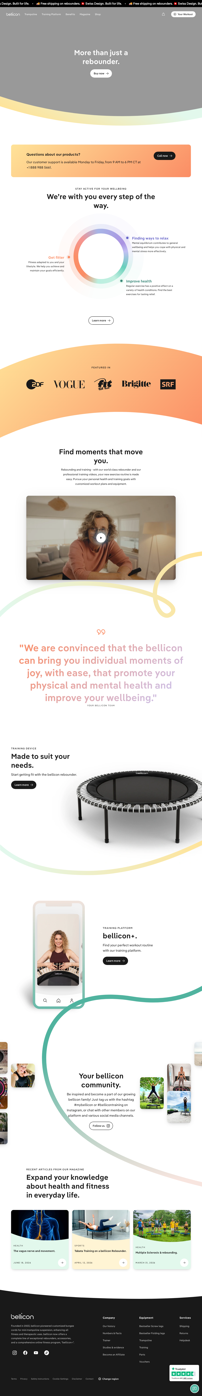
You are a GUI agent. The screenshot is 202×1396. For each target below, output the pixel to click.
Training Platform (51, 14)
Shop (98, 14)
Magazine (85, 14)
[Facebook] (25, 1352)
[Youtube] (35, 1352)
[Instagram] (14, 1352)
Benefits (70, 14)
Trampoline (31, 14)
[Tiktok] (46, 1352)
